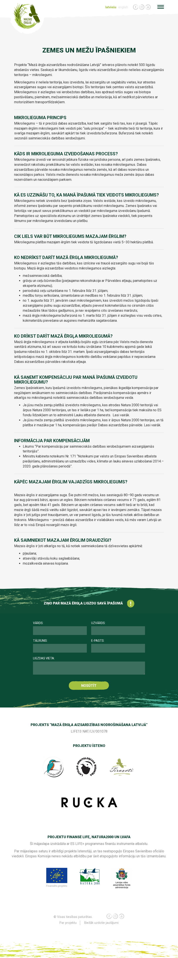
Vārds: (38, 623)
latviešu (110, 7)
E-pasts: (97, 640)
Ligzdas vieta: (44, 658)
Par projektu (68, 923)
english (123, 7)
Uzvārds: (98, 623)
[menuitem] (111, 7)
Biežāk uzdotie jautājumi (101, 923)
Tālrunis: (40, 640)
